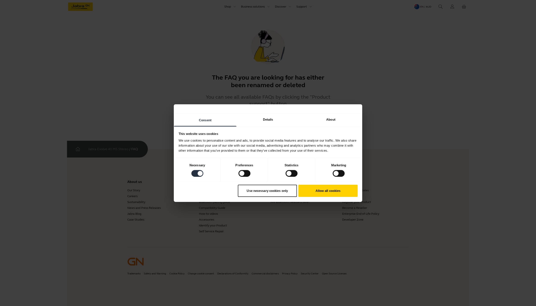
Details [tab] (268, 119)
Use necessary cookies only (267, 190)
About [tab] (330, 119)
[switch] (244, 173)
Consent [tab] (205, 120)
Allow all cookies (328, 190)
